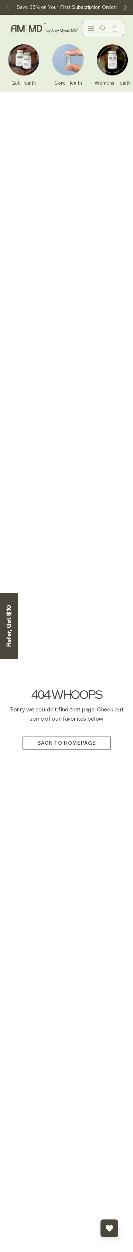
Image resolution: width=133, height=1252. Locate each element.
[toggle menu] (91, 28)
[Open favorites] (109, 1228)
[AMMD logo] (44, 28)
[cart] (115, 28)
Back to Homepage (66, 743)
